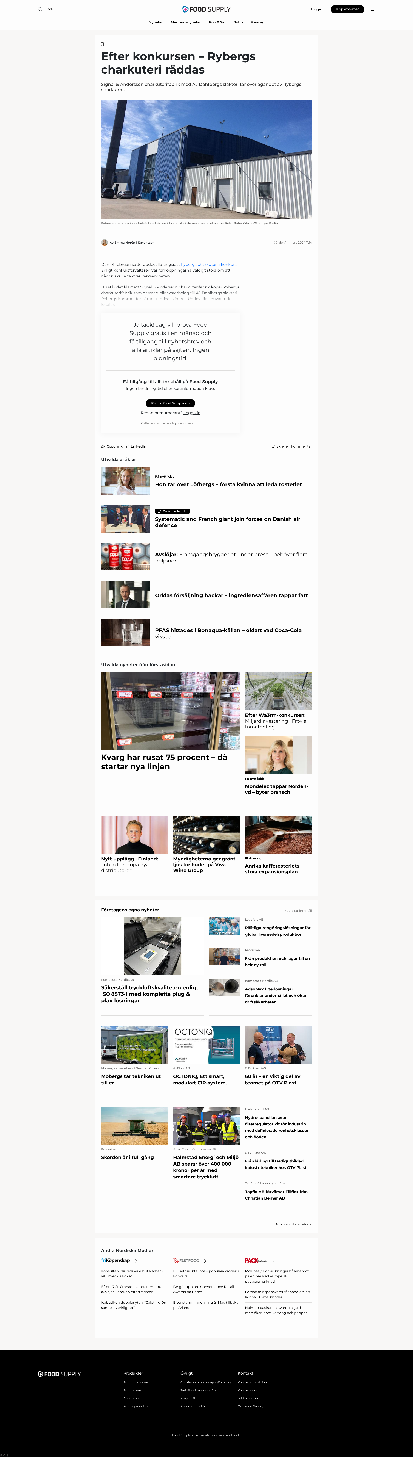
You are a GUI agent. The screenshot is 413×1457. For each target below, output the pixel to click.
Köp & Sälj (218, 22)
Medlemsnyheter (186, 22)
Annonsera (131, 1398)
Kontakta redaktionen (254, 1382)
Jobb (238, 22)
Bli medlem (132, 1390)
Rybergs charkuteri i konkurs (209, 264)
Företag (258, 22)
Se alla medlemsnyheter (294, 1224)
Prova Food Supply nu (170, 403)
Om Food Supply (250, 1406)
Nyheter (156, 22)
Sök (50, 9)
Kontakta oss (247, 1390)
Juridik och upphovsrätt (198, 1390)
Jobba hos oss (248, 1398)
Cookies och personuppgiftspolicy (206, 1382)
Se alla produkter (136, 1406)
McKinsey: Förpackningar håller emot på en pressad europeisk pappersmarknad (277, 1276)
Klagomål (187, 1398)
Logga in (191, 412)
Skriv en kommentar (294, 446)
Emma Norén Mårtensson (134, 242)
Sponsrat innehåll (193, 1406)
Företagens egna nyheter (130, 909)
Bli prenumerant (135, 1382)
